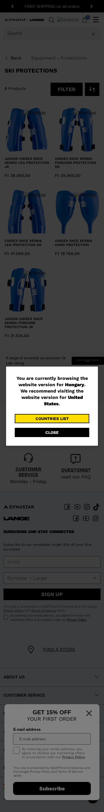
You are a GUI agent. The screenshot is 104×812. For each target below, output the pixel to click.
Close (52, 432)
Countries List (52, 418)
